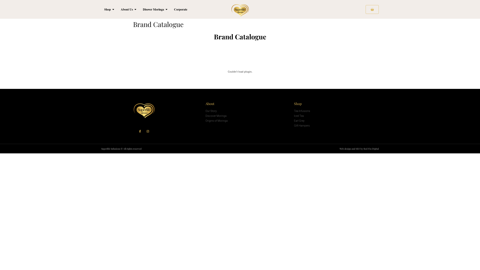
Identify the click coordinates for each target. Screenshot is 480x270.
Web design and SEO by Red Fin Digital (359, 148)
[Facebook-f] (140, 131)
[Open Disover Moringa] (166, 9)
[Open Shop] (113, 9)
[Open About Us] (135, 9)
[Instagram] (148, 131)
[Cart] (372, 9)
